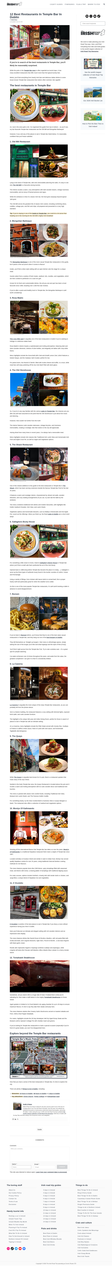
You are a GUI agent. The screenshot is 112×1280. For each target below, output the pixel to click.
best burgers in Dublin (54, 637)
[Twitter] (17, 1119)
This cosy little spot (17, 339)
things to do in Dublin (30, 1089)
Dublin (40, 1129)
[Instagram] (13, 1119)
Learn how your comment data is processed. (51, 1172)
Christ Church (28, 1096)
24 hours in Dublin (26, 1093)
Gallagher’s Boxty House (48, 563)
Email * (36, 1164)
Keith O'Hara (14, 19)
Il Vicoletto (13, 924)
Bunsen (23, 635)
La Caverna (14, 705)
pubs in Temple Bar (48, 411)
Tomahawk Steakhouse (52, 997)
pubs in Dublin (53, 514)
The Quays (17, 777)
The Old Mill (17, 185)
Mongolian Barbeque (20, 262)
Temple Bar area (29, 70)
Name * (14, 1164)
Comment (13, 1145)
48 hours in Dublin (39, 1093)
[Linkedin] (15, 1119)
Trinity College (39, 1096)
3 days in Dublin (54, 1093)
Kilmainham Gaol (53, 1096)
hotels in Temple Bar (39, 213)
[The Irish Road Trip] (23, 4)
